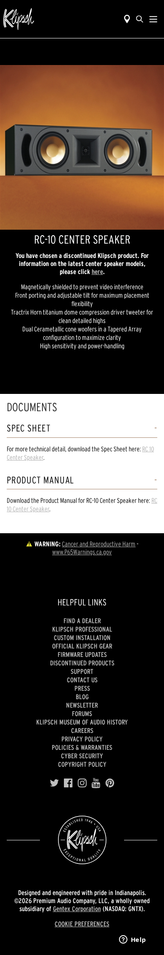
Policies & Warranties (82, 747)
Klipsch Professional (82, 629)
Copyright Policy (82, 764)
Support (82, 671)
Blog (82, 696)
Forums (82, 713)
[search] (139, 19)
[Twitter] (54, 783)
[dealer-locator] (127, 19)
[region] (82, 147)
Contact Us (82, 680)
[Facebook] (68, 783)
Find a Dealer (82, 620)
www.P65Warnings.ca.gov (82, 552)
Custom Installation (82, 637)
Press (82, 688)
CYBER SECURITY (82, 756)
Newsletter (82, 705)
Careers (82, 730)
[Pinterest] (110, 783)
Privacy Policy (82, 739)
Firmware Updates (82, 654)
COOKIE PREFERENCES (82, 924)
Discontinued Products (82, 663)
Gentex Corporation (77, 908)
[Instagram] (82, 783)
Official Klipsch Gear (82, 646)
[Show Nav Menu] (153, 19)
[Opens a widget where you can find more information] (132, 940)
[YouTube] (96, 783)
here (97, 271)
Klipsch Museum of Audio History (82, 722)
